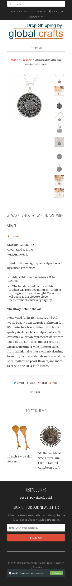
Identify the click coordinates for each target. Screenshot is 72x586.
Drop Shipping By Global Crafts (35, 563)
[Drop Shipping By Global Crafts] (36, 32)
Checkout (36, 17)
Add (55, 382)
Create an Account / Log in (27, 11)
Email (37, 392)
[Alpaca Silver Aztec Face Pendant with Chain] (29, 96)
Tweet (20, 382)
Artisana (13, 236)
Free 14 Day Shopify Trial (36, 497)
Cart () (57, 11)
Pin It (44, 382)
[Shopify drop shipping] (36, 574)
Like (32, 382)
